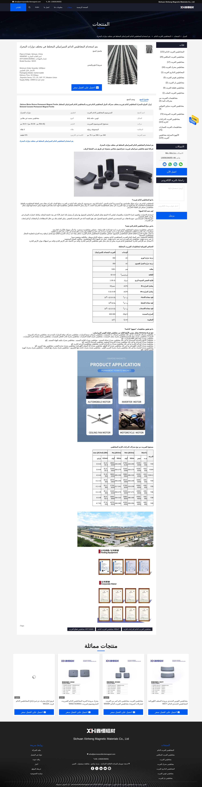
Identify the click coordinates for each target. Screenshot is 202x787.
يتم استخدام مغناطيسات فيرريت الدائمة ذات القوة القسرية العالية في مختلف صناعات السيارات (34, 702)
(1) (172, 72)
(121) (172, 52)
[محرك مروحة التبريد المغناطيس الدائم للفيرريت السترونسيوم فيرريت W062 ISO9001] (123, 677)
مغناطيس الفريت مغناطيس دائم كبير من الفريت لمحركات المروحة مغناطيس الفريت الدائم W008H (168, 702)
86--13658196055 (54, 2)
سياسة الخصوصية (36, 773)
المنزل (185, 36)
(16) (173, 67)
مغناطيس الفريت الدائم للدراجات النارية (137, 629)
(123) (169, 136)
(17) (175, 62)
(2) (175, 83)
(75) (170, 128)
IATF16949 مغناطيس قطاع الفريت (81, 629)
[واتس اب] (170, 164)
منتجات (69, 7)
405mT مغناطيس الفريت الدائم (108, 629)
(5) (173, 88)
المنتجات (177, 36)
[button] (184, 682)
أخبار (36, 764)
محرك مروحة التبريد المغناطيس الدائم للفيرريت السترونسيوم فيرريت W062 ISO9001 (124, 702)
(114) (169, 120)
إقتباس (18, 7)
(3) (173, 77)
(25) (172, 57)
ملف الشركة (36, 750)
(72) (172, 114)
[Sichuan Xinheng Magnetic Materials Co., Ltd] (187, 7)
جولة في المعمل (36, 755)
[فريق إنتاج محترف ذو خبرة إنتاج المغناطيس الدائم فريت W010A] (79, 677)
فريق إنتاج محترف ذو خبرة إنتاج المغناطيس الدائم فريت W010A (79, 702)
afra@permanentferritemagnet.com (27, 2)
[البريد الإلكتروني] (164, 164)
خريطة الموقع (36, 769)
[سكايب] (175, 164)
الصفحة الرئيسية (82, 7)
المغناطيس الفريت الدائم (162, 36)
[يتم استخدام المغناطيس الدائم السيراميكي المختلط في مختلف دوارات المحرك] (122, 64)
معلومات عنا (58, 7)
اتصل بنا (46, 7)
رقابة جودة (36, 759)
